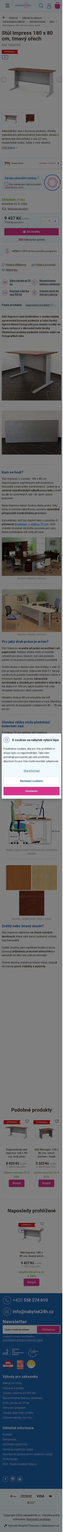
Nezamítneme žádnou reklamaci (46, 293)
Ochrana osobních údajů (18, 1456)
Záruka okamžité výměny (18, 1419)
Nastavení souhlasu (30, 783)
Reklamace (9, 1446)
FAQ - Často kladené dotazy (20, 1470)
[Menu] (7, 5)
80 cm (33, 1101)
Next (56, 79)
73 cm (33, 1108)
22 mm (34, 1064)
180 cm (34, 1093)
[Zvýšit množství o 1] (52, 227)
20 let (33, 1035)
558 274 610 (30, 1306)
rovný (33, 1028)
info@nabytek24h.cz (33, 1318)
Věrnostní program (14, 1414)
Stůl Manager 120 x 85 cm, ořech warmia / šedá (33, 1160)
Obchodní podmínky (15, 1451)
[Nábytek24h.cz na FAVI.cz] (8, 1373)
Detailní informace (30, 148)
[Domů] (5, 17)
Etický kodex (10, 1465)
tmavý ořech (37, 1013)
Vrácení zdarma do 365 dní (19, 1399)
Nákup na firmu (12, 1390)
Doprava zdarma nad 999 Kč (19, 305)
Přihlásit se (45, 1336)
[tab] (13, 317)
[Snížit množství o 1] (41, 227)
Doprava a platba (13, 1394)
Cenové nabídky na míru (17, 1424)
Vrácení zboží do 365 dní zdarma (48, 305)
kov (32, 1020)
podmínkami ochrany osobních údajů (23, 1346)
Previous (3, 79)
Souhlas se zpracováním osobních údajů (28, 1461)
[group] (32, 1160)
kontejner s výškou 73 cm (31, 535)
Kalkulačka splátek (33, 245)
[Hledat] (38, 6)
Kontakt (7, 1441)
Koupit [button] (33, 1190)
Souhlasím (30, 793)
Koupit (30, 1289)
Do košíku (32, 237)
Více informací (30, 773)
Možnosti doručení (18, 214)
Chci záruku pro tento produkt (21, 192)
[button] (32, 1180)
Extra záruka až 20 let (18, 293)
